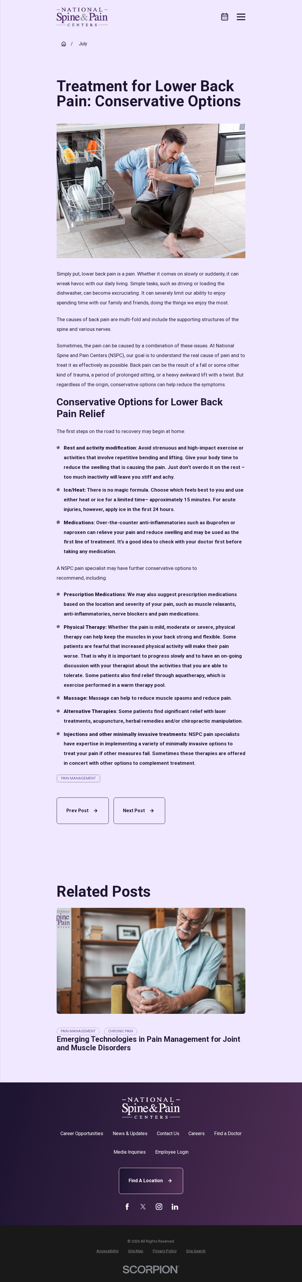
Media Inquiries (130, 1152)
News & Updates (130, 1133)
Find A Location (146, 1180)
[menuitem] (107, 1251)
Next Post (134, 810)
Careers (196, 1133)
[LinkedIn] (175, 1206)
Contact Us (168, 1133)
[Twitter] (143, 1206)
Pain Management (78, 778)
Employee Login (171, 1152)
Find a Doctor (228, 1133)
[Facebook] (127, 1206)
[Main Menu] (241, 17)
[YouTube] (159, 1206)
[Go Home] (63, 44)
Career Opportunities (81, 1133)
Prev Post (77, 810)
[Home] (82, 17)
